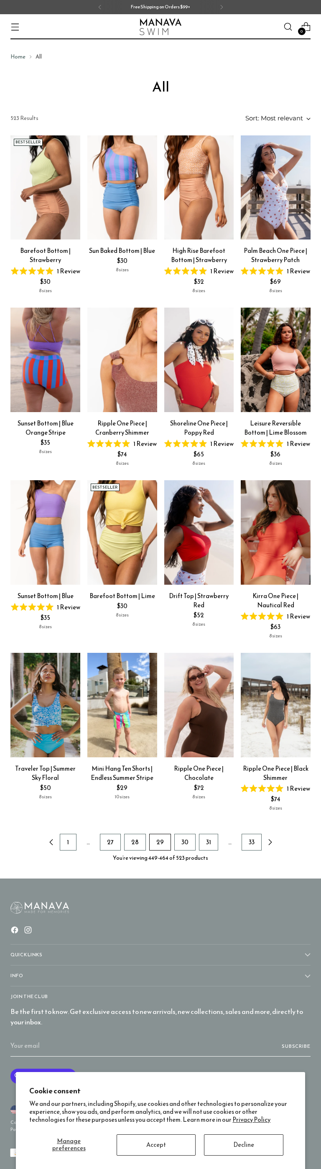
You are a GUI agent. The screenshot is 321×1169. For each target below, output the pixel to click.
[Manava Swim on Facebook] (15, 931)
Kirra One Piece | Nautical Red (275, 600)
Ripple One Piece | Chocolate (199, 773)
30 (185, 842)
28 (135, 842)
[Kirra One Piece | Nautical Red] (276, 532)
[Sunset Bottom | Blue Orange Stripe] (45, 360)
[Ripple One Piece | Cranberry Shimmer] (122, 360)
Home (17, 57)
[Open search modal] (288, 27)
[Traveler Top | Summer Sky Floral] (45, 705)
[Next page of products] (270, 842)
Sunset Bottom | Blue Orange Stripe (46, 428)
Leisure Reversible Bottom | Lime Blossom (275, 428)
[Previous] (100, 7)
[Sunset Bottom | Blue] (45, 532)
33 (252, 842)
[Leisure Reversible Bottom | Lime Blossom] (276, 360)
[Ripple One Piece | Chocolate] (199, 705)
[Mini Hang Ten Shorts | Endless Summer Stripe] (122, 705)
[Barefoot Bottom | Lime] (122, 532)
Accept (156, 1144)
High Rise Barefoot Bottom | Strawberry (199, 255)
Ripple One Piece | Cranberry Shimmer (122, 428)
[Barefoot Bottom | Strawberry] (45, 187)
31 (208, 842)
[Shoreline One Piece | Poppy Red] (199, 360)
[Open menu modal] (14, 27)
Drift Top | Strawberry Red (199, 600)
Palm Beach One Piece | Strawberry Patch (275, 255)
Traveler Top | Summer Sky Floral (45, 773)
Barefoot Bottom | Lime (122, 596)
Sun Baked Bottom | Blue (122, 250)
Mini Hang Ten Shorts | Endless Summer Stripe (122, 773)
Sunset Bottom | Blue (46, 596)
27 (110, 842)
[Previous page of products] (51, 842)
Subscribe (296, 1046)
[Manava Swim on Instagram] (29, 931)
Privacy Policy (251, 1119)
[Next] (221, 7)
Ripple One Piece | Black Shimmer (275, 773)
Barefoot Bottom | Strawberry (45, 255)
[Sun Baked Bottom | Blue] (122, 187)
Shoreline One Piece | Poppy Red (199, 428)
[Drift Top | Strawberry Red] (199, 532)
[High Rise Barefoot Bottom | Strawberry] (199, 187)
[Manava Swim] (160, 27)
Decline (243, 1144)
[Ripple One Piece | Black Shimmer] (276, 705)
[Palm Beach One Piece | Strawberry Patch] (276, 187)
